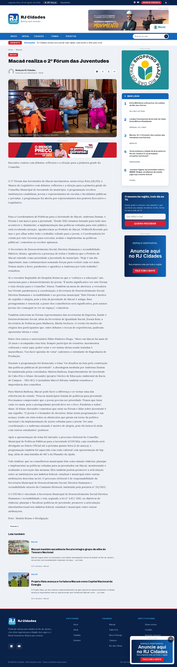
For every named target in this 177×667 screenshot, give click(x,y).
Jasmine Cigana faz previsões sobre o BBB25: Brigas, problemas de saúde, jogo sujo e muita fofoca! (146, 172)
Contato (148, 630)
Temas (54, 36)
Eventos (71, 36)
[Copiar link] (114, 71)
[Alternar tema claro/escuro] (166, 2)
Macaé (19, 50)
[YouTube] (138, 2)
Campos (113, 640)
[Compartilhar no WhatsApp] (97, 71)
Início (14, 36)
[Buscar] (166, 36)
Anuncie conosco (151, 2)
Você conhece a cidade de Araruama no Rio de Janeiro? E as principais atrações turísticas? (147, 153)
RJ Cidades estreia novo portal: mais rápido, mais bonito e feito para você (69, 43)
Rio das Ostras (115, 646)
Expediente (65, 3)
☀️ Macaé (50, 3)
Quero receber (145, 223)
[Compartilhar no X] (108, 71)
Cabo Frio (113, 630)
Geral (25, 36)
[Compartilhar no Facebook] (102, 71)
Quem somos (151, 624)
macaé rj (14, 526)
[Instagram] (135, 2)
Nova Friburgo (115, 635)
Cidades (39, 36)
